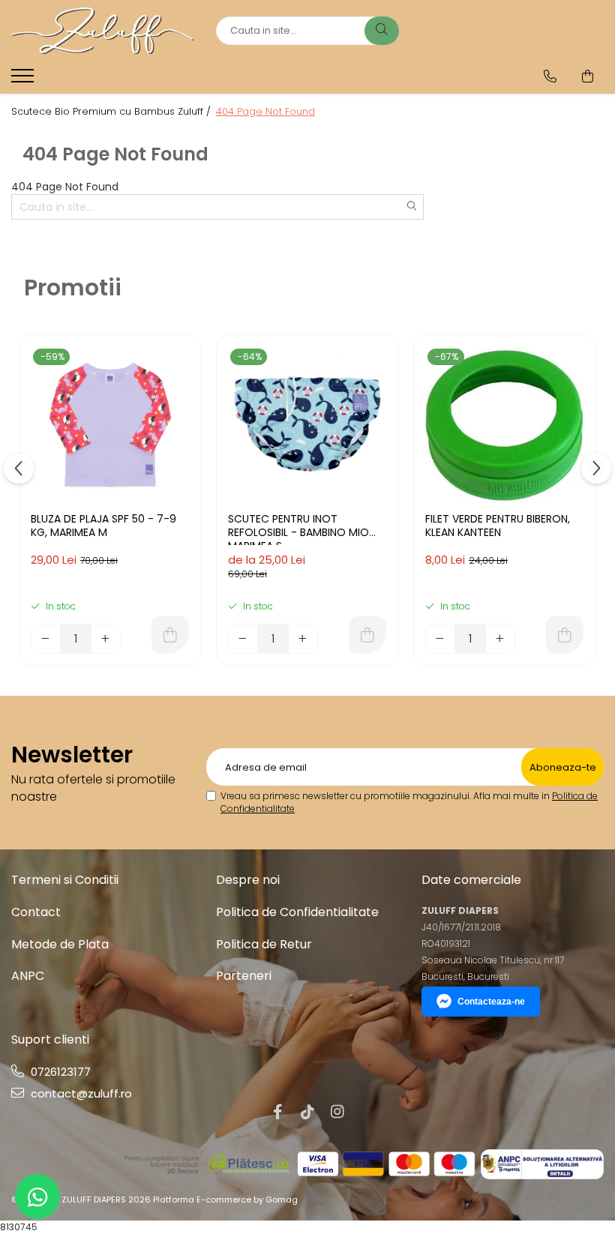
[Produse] (24, 80)
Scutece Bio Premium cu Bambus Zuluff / (112, 111)
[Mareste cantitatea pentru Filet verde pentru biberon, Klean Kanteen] (500, 639)
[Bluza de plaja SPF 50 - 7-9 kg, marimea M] (110, 425)
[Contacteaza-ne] (550, 76)
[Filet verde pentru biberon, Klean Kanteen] (504, 425)
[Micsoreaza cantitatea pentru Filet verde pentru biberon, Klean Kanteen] (440, 639)
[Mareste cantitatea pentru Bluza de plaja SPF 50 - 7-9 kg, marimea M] (106, 639)
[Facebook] (277, 1111)
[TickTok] (307, 1111)
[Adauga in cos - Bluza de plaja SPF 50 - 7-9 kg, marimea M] (170, 635)
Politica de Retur (264, 944)
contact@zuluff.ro (80, 1093)
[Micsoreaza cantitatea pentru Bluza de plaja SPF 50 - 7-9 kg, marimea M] (46, 639)
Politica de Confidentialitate (297, 912)
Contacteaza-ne (491, 1001)
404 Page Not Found (265, 111)
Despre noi (248, 879)
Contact (36, 912)
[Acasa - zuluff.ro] (102, 30)
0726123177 (59, 1072)
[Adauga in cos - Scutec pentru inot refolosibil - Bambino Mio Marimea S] (367, 635)
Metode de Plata (60, 944)
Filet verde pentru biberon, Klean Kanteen (497, 526)
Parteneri (244, 975)
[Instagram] (337, 1111)
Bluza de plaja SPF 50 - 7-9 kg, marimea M (103, 526)
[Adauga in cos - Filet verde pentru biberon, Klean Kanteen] (565, 635)
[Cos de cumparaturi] (588, 76)
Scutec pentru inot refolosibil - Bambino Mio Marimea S (298, 528)
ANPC (27, 975)
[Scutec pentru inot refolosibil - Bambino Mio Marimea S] (307, 425)
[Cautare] (381, 30)
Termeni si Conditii (64, 879)
